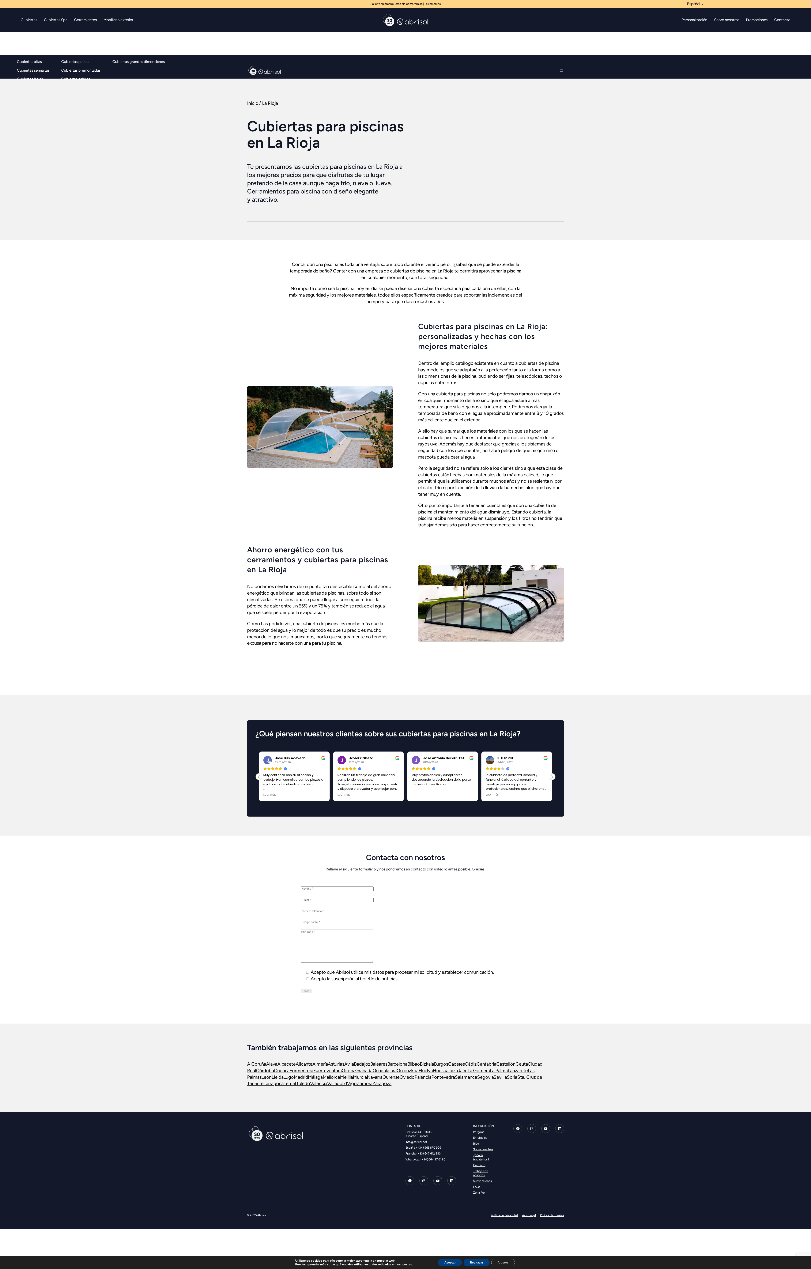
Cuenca (282, 1070)
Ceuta (522, 1064)
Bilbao (413, 1064)
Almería (320, 1064)
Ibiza (453, 1070)
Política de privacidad (504, 1215)
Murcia (360, 1077)
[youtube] (437, 1180)
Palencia (423, 1077)
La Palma (499, 1070)
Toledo (303, 1084)
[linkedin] (451, 1180)
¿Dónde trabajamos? (481, 1157)
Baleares (378, 1064)
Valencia (318, 1084)
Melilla (346, 1077)
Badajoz (362, 1064)
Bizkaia (427, 1064)
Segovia (485, 1077)
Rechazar (476, 1262)
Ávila (349, 1064)
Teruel (290, 1084)
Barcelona (397, 1064)
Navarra (374, 1077)
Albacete (286, 1064)
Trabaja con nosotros (480, 1173)
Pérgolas (478, 1132)
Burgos (441, 1064)
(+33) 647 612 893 (428, 1153)
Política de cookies (552, 1215)
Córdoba (265, 1070)
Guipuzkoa (408, 1070)
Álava (271, 1064)
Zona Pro (479, 1193)
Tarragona (274, 1084)
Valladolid (337, 1084)
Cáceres (456, 1064)
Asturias (336, 1064)
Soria (512, 1077)
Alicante (304, 1064)
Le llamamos (433, 4)
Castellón (506, 1064)
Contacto (479, 1165)
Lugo (288, 1077)
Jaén (463, 1070)
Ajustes (503, 1262)
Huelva (426, 1070)
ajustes (407, 1264)
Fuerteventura (327, 1070)
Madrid (301, 1077)
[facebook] (410, 1180)
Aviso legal (529, 1215)
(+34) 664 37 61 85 (432, 1159)
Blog (476, 1143)
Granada (363, 1070)
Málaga (315, 1077)
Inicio (252, 103)
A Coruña (256, 1064)
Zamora (364, 1084)
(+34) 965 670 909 (428, 1148)
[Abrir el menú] (561, 70)
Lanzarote (518, 1070)
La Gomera (479, 1070)
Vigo (352, 1084)
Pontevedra (443, 1077)
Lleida (277, 1077)
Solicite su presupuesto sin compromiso (396, 4)
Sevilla (500, 1077)
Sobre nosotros (483, 1149)
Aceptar (450, 1262)
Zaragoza (381, 1084)
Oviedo (407, 1077)
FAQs (476, 1187)
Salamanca (466, 1077)
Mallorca (331, 1077)
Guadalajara (385, 1070)
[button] (552, 776)
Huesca (440, 1070)
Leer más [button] (269, 795)
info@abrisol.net (416, 1142)
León (266, 1077)
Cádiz (471, 1064)
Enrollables (480, 1138)
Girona (348, 1070)
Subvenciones (482, 1181)
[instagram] (423, 1180)
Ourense (391, 1077)
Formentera (301, 1070)
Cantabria (486, 1064)
